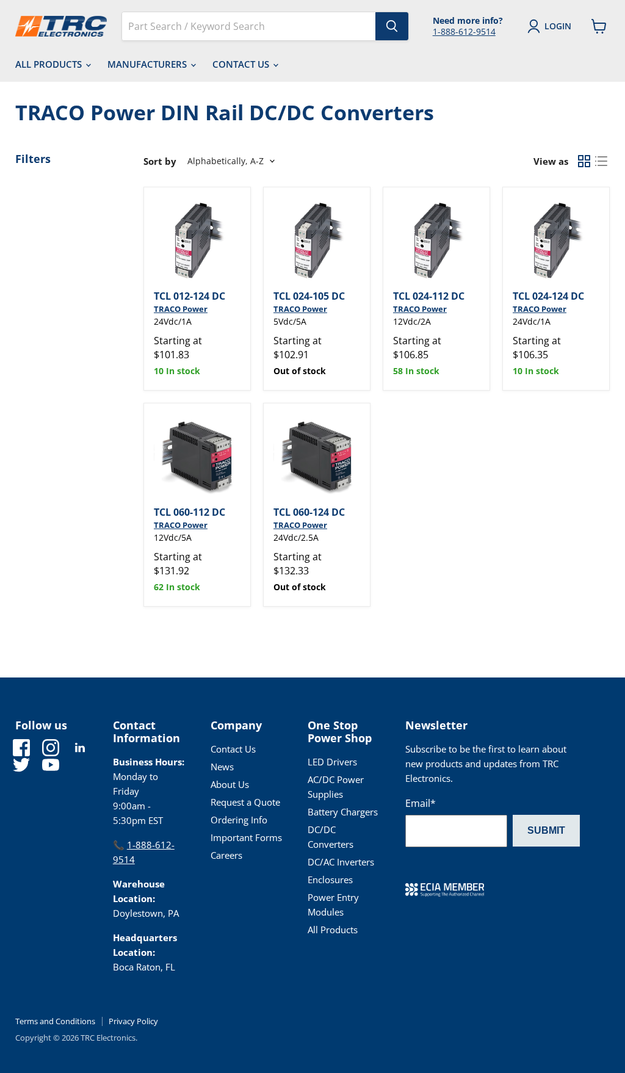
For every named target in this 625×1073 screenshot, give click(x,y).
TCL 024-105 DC (309, 296)
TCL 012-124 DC (189, 296)
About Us (230, 784)
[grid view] (584, 161)
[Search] (391, 26)
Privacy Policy (133, 1021)
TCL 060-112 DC (189, 512)
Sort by (159, 161)
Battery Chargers (343, 812)
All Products (49, 64)
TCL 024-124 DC (548, 296)
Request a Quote (245, 802)
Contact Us (242, 64)
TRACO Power (181, 308)
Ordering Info (239, 820)
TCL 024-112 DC (428, 296)
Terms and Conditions (55, 1021)
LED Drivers (332, 762)
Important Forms (246, 837)
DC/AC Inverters (341, 862)
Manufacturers (148, 64)
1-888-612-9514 (464, 31)
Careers (226, 855)
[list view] (601, 161)
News (222, 766)
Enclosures (330, 879)
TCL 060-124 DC (309, 512)
